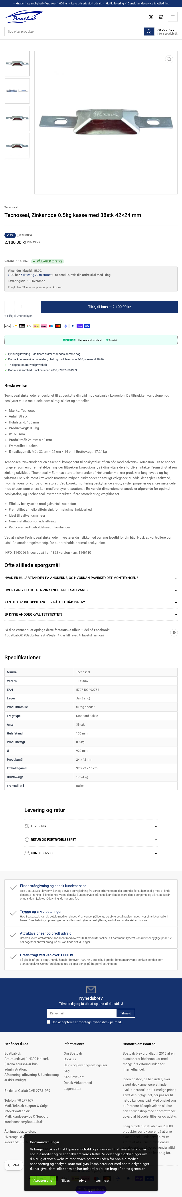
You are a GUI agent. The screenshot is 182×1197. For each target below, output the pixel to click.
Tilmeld (125, 1013)
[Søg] (149, 31)
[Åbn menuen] (173, 17)
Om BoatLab (73, 1053)
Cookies (70, 1059)
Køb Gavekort (74, 1077)
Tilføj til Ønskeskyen (19, 315)
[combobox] (79, 31)
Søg (66, 1071)
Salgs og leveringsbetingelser (85, 1065)
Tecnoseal (11, 207)
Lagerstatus (72, 1089)
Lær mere (102, 1180)
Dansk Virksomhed (78, 1083)
